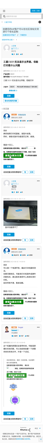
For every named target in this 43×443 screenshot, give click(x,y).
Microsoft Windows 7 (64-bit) (27, 87)
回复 (9, 96)
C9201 (12, 87)
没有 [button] (32, 172)
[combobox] (21, 16)
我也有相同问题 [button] (11, 101)
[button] (38, 45)
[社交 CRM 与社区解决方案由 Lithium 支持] (25, 429)
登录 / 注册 (36, 11)
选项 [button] (40, 22)
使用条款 (19, 439)
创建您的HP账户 (9, 35)
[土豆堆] (6, 47)
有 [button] (25, 172)
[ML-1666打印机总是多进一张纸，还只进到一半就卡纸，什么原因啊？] (16, 39)
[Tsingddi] (6, 329)
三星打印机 (8, 22)
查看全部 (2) (13, 91)
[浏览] (3, 11)
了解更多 (23, 35)
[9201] (14, 39)
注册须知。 (28, 439)
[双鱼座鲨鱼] (6, 116)
